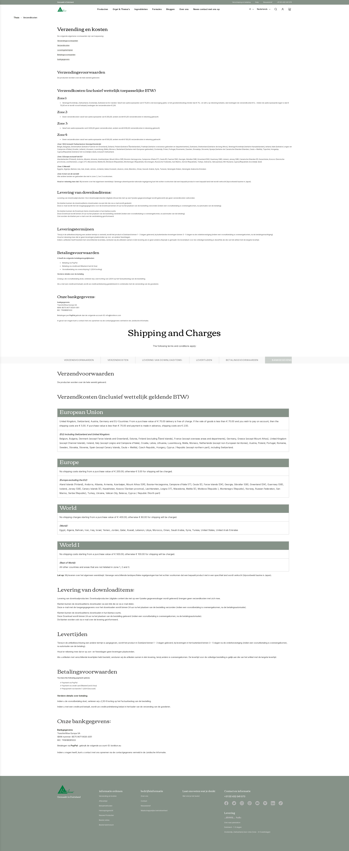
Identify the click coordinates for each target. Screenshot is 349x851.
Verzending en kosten (108, 796)
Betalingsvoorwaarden (66, 55)
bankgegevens (63, 59)
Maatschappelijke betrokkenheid (154, 811)
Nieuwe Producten (106, 815)
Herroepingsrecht (106, 811)
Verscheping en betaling (241, 2)
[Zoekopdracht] (275, 9)
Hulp (257, 2)
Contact (144, 801)
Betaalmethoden (105, 806)
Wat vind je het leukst (191, 796)
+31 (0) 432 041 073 (284, 2)
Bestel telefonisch (106, 825)
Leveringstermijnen (65, 50)
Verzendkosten (63, 45)
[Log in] (282, 9)
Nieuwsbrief (267, 2)
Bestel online (104, 820)
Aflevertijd (103, 801)
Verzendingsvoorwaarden (67, 41)
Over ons (144, 796)
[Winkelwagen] (289, 9)
